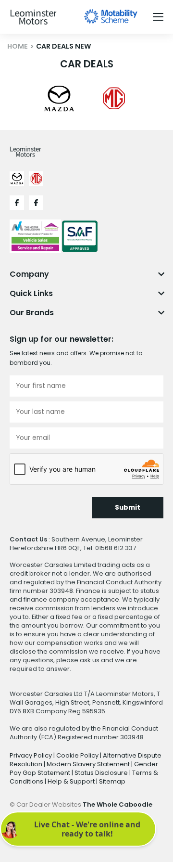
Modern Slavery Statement (89, 764)
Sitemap (112, 781)
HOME (17, 46)
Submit (127, 507)
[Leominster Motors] (33, 17)
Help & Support (72, 781)
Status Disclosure (101, 772)
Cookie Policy (78, 755)
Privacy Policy (31, 755)
